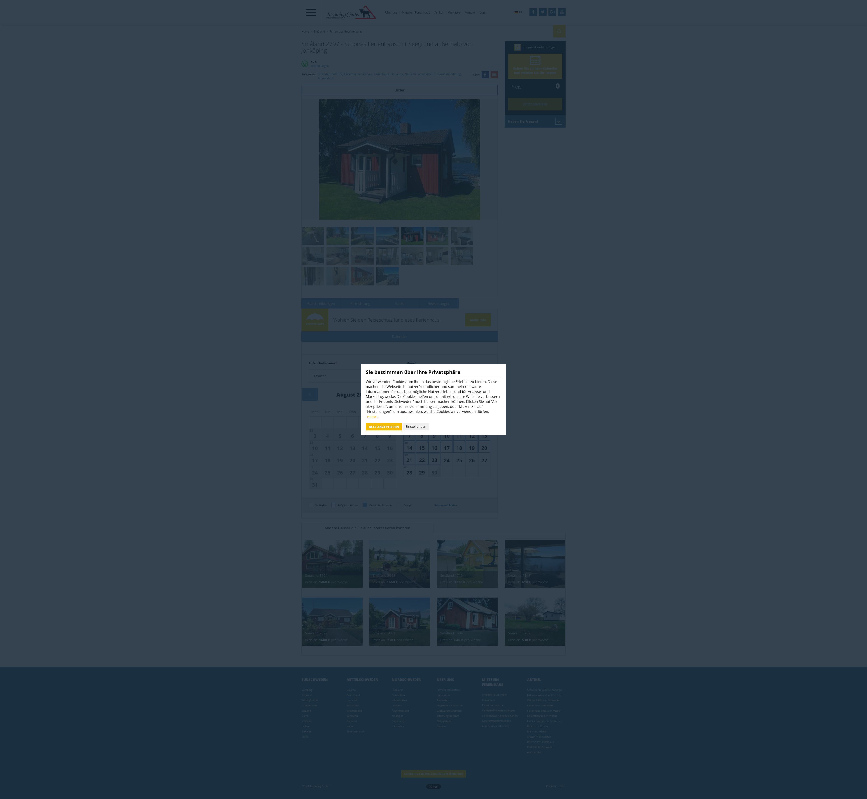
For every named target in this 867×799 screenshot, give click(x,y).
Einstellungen (416, 426)
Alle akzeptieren (384, 426)
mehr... (373, 416)
